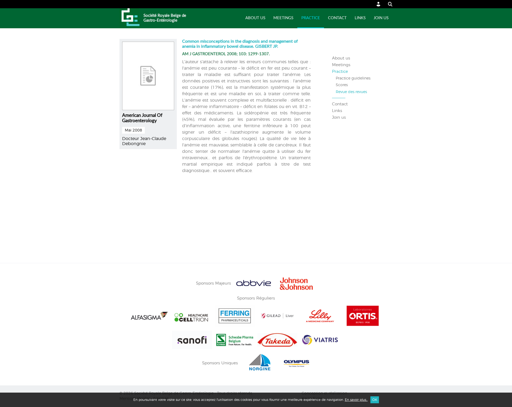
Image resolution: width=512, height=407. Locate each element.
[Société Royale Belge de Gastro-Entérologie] (129, 18)
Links (360, 18)
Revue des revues (351, 92)
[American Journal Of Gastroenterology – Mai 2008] (148, 75)
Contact (337, 18)
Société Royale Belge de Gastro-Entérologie (164, 18)
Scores (342, 85)
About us (255, 18)
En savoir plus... (356, 399)
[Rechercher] (388, 4)
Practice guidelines (353, 78)
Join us (381, 18)
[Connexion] (378, 4)
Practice (310, 18)
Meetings (283, 18)
